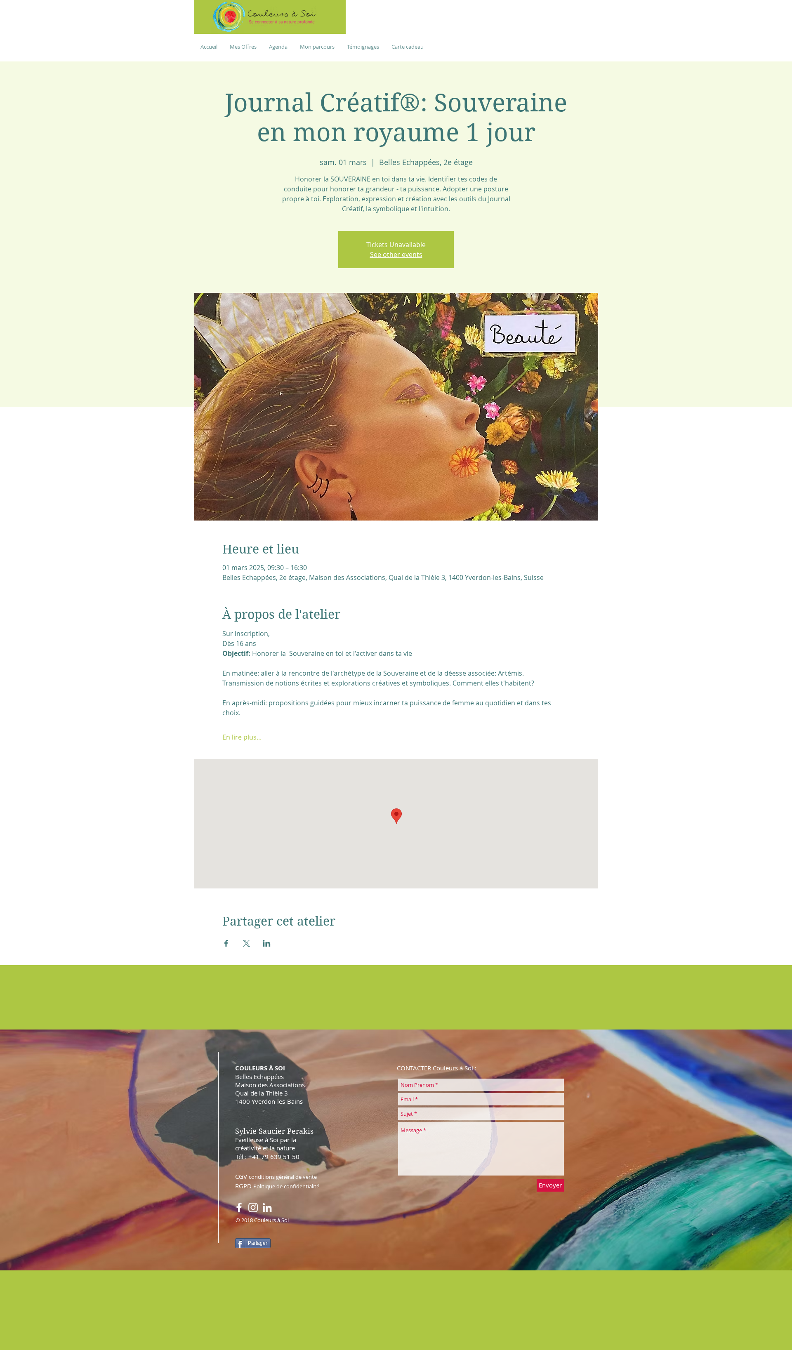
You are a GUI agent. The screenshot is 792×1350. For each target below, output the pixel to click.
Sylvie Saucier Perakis (274, 1131)
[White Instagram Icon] (253, 1207)
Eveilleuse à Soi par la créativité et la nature (265, 1144)
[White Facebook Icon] (239, 1207)
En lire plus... (242, 737)
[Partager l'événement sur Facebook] (226, 943)
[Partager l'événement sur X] (246, 943)
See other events (396, 254)
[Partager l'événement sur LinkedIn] (267, 943)
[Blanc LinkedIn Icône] (267, 1207)
